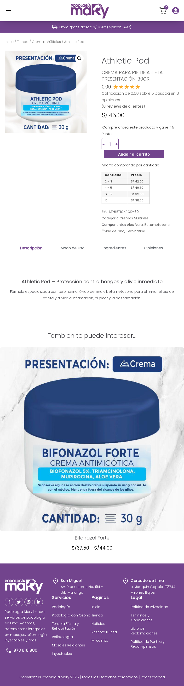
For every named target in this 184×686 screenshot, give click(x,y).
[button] (79, 58)
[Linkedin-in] (38, 602)
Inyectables (62, 653)
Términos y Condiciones (142, 617)
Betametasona (157, 224)
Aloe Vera (135, 224)
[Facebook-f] (9, 602)
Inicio (9, 42)
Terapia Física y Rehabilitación (65, 626)
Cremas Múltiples (46, 42)
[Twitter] (19, 602)
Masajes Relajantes (68, 645)
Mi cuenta (100, 640)
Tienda (23, 42)
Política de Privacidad (149, 606)
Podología (61, 606)
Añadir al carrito (134, 154)
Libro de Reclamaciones (144, 631)
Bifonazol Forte (92, 537)
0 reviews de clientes (123, 106)
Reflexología (62, 636)
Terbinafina (135, 231)
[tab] (32, 248)
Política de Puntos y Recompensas (148, 644)
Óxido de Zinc (113, 231)
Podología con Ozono (71, 615)
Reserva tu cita (104, 632)
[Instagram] (28, 602)
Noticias (98, 623)
